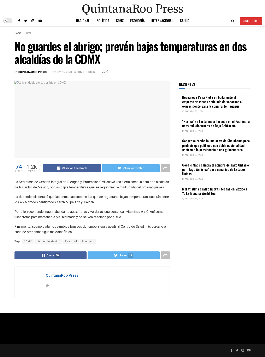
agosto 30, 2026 (193, 111)
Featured (71, 241)
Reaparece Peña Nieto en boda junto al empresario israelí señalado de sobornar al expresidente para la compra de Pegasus (212, 102)
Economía (137, 20)
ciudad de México (48, 241)
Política (102, 20)
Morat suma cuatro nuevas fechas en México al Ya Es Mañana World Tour (215, 191)
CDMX (120, 20)
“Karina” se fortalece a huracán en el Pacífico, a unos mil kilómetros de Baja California (216, 123)
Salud (184, 20)
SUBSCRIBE (251, 21)
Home (17, 33)
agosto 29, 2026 (193, 198)
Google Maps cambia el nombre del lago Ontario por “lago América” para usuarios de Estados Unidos (215, 169)
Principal (88, 241)
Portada (90, 72)
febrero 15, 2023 (62, 72)
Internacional (162, 20)
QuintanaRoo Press (32, 72)
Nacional (83, 20)
